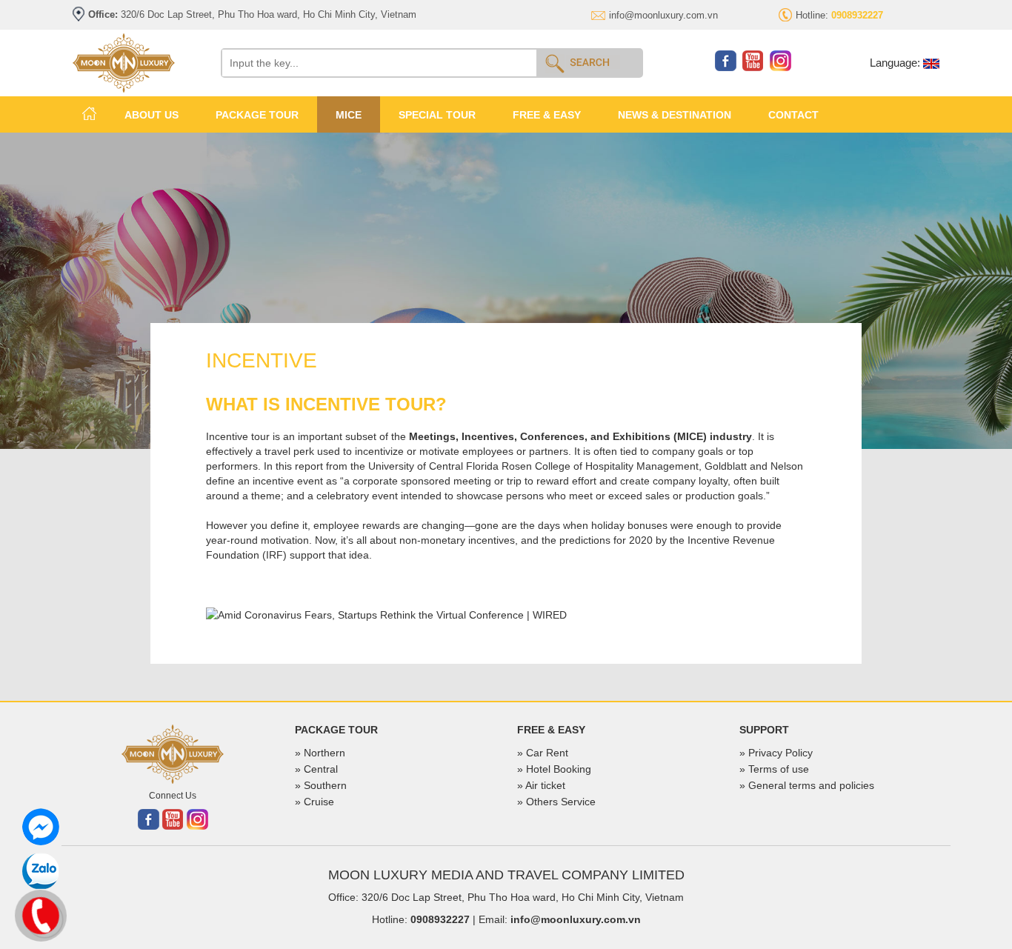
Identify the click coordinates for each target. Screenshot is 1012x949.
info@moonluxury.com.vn (663, 15)
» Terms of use (774, 769)
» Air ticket (541, 785)
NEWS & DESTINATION (674, 115)
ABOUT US (151, 115)
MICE (349, 115)
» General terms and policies (806, 785)
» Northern (320, 753)
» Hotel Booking (554, 769)
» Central (316, 769)
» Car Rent (542, 753)
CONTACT (793, 115)
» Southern (321, 785)
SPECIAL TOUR (437, 115)
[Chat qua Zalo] (40, 871)
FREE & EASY (547, 115)
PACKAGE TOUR (257, 115)
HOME (89, 113)
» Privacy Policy (776, 753)
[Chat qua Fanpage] (40, 826)
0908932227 (440, 919)
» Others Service (556, 802)
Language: (896, 63)
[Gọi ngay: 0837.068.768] (41, 913)
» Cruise (314, 802)
